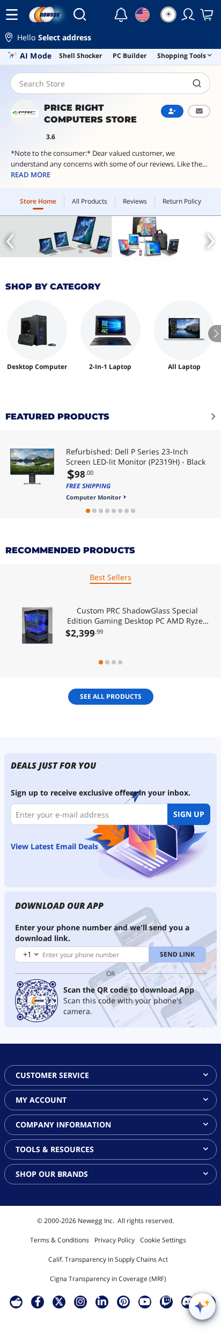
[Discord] (188, 1301)
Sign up (188, 814)
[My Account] (188, 14)
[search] (197, 83)
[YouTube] (144, 1301)
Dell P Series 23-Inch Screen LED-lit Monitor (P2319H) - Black (135, 456)
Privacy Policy (114, 1240)
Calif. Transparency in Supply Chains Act (108, 1259)
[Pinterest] (123, 1301)
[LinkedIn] (102, 1301)
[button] (110, 39)
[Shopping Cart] (207, 14)
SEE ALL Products (111, 696)
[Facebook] (38, 1301)
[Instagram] (80, 1301)
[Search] (79, 14)
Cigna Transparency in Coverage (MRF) (108, 1278)
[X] (59, 1301)
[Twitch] (166, 1301)
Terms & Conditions (59, 1240)
